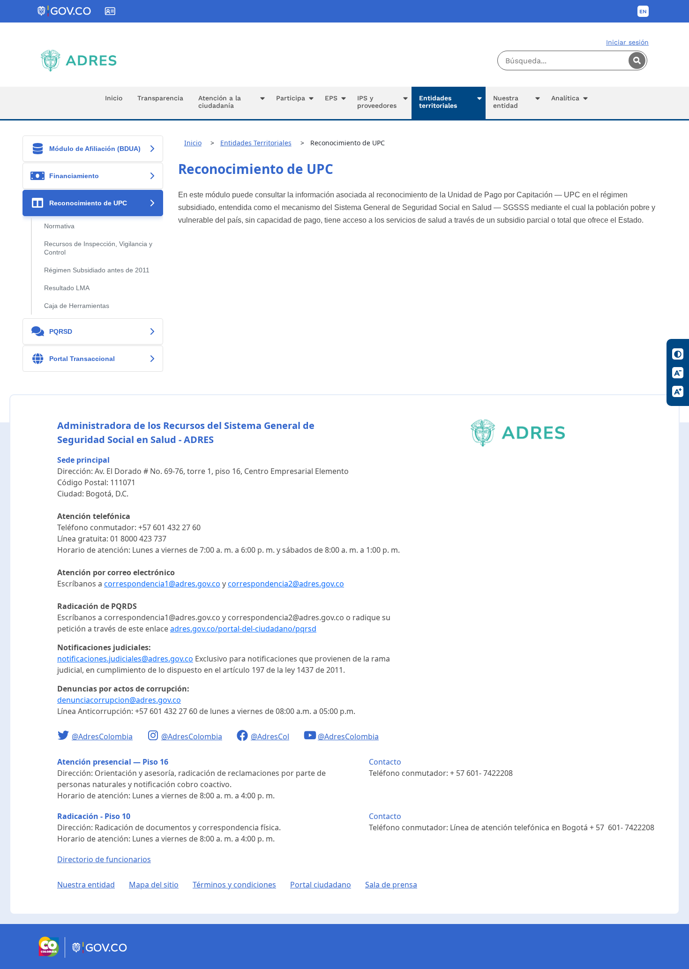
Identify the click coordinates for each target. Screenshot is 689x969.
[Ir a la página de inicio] (78, 60)
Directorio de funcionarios (104, 859)
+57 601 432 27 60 (169, 527)
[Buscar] (637, 60)
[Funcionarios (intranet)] (110, 11)
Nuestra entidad (86, 884)
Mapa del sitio (154, 884)
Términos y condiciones (234, 884)
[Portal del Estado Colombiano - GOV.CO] (65, 11)
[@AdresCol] (243, 736)
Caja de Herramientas (76, 305)
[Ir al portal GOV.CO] (100, 955)
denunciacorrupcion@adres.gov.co (119, 700)
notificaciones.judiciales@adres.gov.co (125, 659)
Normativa (59, 226)
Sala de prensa (391, 884)
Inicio (193, 142)
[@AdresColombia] (64, 736)
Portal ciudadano (320, 884)
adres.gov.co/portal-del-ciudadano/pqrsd (243, 628)
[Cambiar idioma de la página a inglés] (643, 11)
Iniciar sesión (627, 42)
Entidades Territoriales (256, 142)
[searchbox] (572, 60)
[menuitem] (113, 103)
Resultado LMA (67, 288)
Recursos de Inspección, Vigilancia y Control (98, 248)
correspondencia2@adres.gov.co (286, 583)
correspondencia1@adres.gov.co (162, 583)
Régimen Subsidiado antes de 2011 (97, 270)
